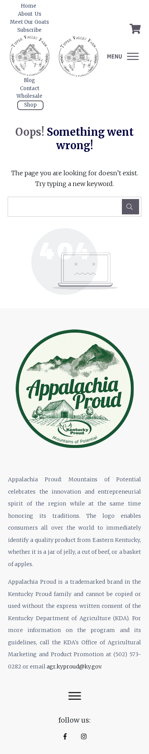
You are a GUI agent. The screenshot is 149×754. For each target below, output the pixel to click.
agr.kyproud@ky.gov (74, 666)
